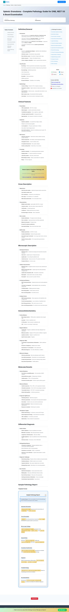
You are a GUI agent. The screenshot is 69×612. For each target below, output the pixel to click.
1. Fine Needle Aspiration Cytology (56, 31)
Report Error (34, 598)
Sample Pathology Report (10, 50)
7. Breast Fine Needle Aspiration (56, 45)
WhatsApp (55, 72)
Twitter (62, 74)
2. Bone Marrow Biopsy (54, 34)
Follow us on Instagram (56, 86)
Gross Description (10, 36)
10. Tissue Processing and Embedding (57, 52)
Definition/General (10, 32)
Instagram (55, 74)
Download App (62, 1)
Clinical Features (10, 34)
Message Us (63, 609)
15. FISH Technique (54, 63)
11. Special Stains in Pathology (56, 54)
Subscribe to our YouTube (57, 88)
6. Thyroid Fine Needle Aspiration (56, 43)
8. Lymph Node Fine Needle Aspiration (57, 47)
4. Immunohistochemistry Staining (56, 38)
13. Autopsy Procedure (54, 59)
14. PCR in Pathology (54, 61)
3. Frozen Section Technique (55, 36)
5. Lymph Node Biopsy (54, 40)
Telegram (62, 72)
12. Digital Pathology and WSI (55, 56)
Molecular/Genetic (10, 44)
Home (4, 5)
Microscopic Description (9, 39)
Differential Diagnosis (9, 47)
